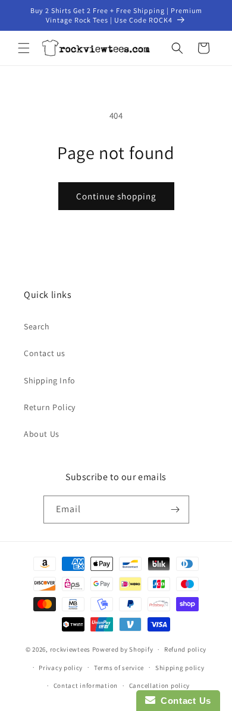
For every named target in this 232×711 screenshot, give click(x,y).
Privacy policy (61, 668)
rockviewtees (70, 649)
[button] (24, 48)
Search (37, 326)
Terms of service (119, 668)
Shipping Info (50, 380)
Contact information (86, 685)
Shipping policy (180, 668)
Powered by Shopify (122, 649)
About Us (41, 433)
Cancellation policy (159, 685)
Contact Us (183, 701)
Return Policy (50, 407)
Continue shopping (116, 196)
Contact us (44, 353)
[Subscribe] (175, 509)
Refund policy (185, 649)
